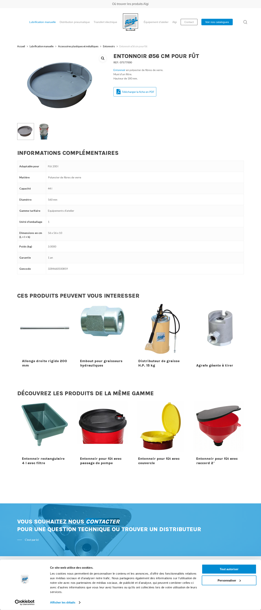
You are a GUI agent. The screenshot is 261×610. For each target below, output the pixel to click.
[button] (102, 58)
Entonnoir (119, 70)
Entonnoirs (109, 46)
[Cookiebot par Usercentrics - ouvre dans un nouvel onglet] (24, 602)
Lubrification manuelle (41, 46)
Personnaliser (227, 580)
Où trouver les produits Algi (130, 4)
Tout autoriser (229, 569)
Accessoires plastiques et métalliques (78, 46)
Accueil (21, 46)
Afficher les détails (62, 602)
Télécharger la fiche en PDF (138, 91)
